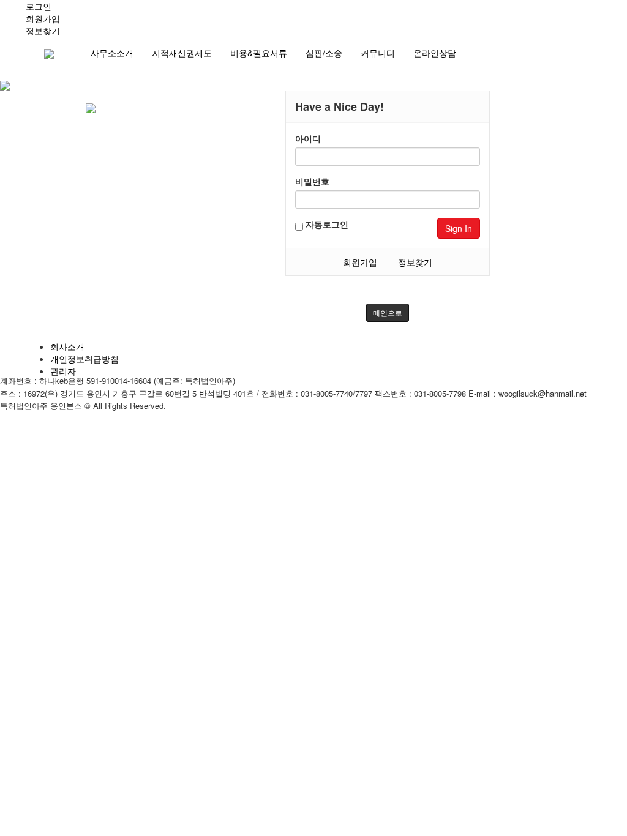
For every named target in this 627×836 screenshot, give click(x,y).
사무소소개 (112, 53)
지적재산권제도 (182, 53)
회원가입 (360, 262)
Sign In (458, 228)
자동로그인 (325, 224)
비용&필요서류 (258, 53)
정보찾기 (415, 262)
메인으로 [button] (387, 312)
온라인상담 (434, 53)
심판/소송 (324, 53)
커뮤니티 (378, 53)
